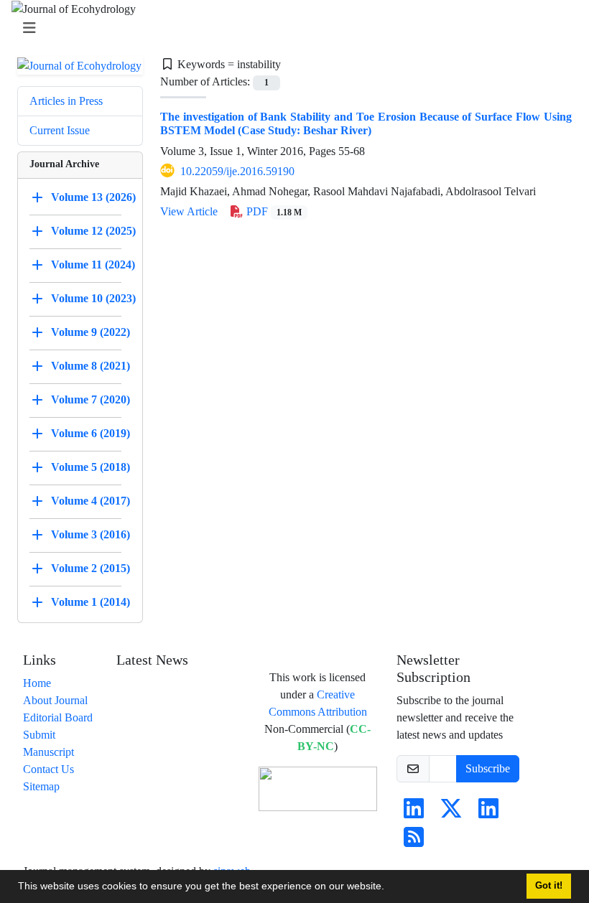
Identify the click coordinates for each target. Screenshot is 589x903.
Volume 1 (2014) (90, 602)
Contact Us (48, 769)
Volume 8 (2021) (90, 366)
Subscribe (487, 768)
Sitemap (41, 786)
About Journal (55, 700)
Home (37, 683)
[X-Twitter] (451, 813)
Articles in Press (66, 101)
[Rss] (413, 841)
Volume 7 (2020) (90, 399)
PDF (273, 211)
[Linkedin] (413, 813)
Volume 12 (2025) (93, 231)
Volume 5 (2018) (90, 467)
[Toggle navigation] (290, 28)
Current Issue (59, 130)
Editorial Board (58, 717)
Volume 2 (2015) (90, 568)
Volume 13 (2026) (93, 197)
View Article (189, 211)
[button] (389, 888)
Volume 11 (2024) (93, 264)
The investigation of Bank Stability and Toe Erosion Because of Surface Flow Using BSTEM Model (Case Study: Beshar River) (366, 123)
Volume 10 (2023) (93, 298)
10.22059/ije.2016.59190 (237, 171)
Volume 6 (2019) (90, 433)
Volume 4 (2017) (90, 500)
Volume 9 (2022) (90, 332)
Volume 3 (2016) (90, 534)
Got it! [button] (548, 886)
